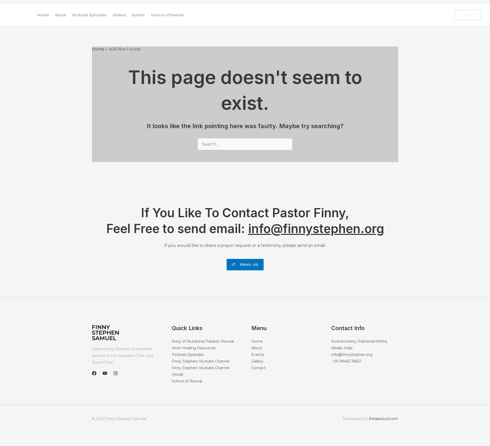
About (60, 15)
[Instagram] (440, 15)
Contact (258, 368)
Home (43, 15)
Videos (119, 15)
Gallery (257, 361)
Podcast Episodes (89, 15)
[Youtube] (430, 15)
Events (138, 15)
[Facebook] (419, 15)
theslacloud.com (383, 418)
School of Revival (167, 15)
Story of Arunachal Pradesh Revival (203, 341)
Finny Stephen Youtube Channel (200, 361)
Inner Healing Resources (194, 348)
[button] (464, 15)
